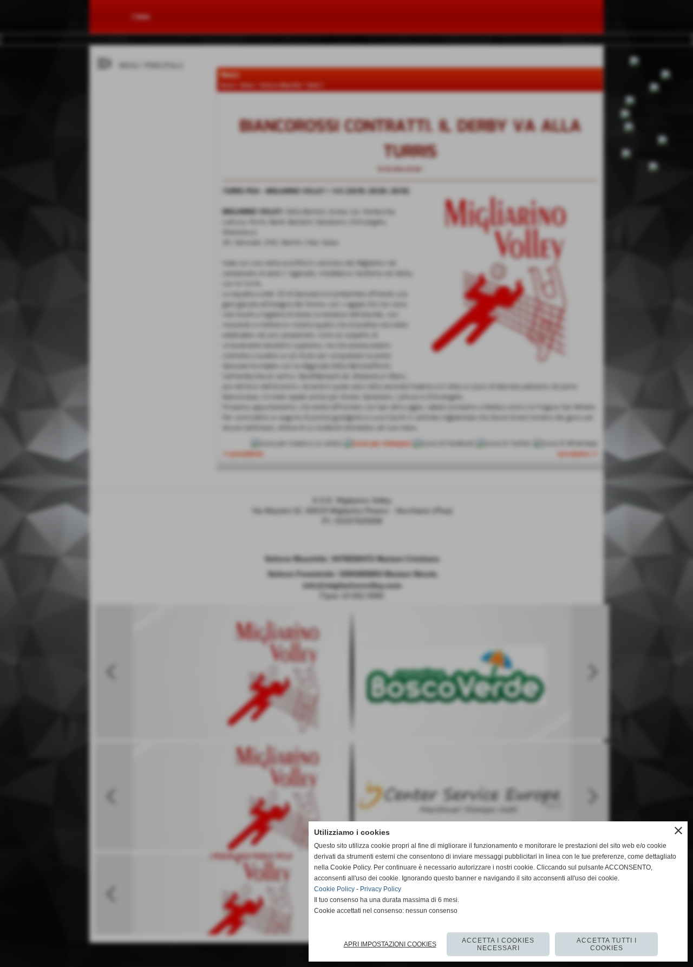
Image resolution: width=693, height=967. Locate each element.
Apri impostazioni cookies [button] (390, 944)
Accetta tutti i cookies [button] (607, 944)
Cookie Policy (334, 889)
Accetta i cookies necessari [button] (498, 944)
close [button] (678, 830)
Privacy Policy (380, 889)
